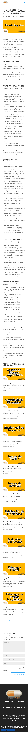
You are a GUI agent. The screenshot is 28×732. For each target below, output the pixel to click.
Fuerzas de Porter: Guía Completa (11, 467)
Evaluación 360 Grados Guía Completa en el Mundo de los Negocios (13, 550)
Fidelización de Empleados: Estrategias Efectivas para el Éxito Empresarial (12, 522)
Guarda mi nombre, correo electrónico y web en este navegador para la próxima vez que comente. (13, 668)
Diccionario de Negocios (20, 16)
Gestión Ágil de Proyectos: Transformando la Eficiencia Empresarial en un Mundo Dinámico (14, 439)
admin (5, 16)
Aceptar (4, 729)
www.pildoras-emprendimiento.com (16, 724)
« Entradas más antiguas (9, 620)
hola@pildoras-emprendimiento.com (12, 704)
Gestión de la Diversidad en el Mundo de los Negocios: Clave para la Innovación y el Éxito (13, 411)
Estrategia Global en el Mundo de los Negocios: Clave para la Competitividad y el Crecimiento (13, 579)
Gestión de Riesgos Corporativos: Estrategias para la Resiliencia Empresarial (14, 383)
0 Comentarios (7, 18)
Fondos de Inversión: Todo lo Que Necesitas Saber (13, 494)
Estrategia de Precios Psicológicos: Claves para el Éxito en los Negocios (13, 607)
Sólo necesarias (11, 729)
